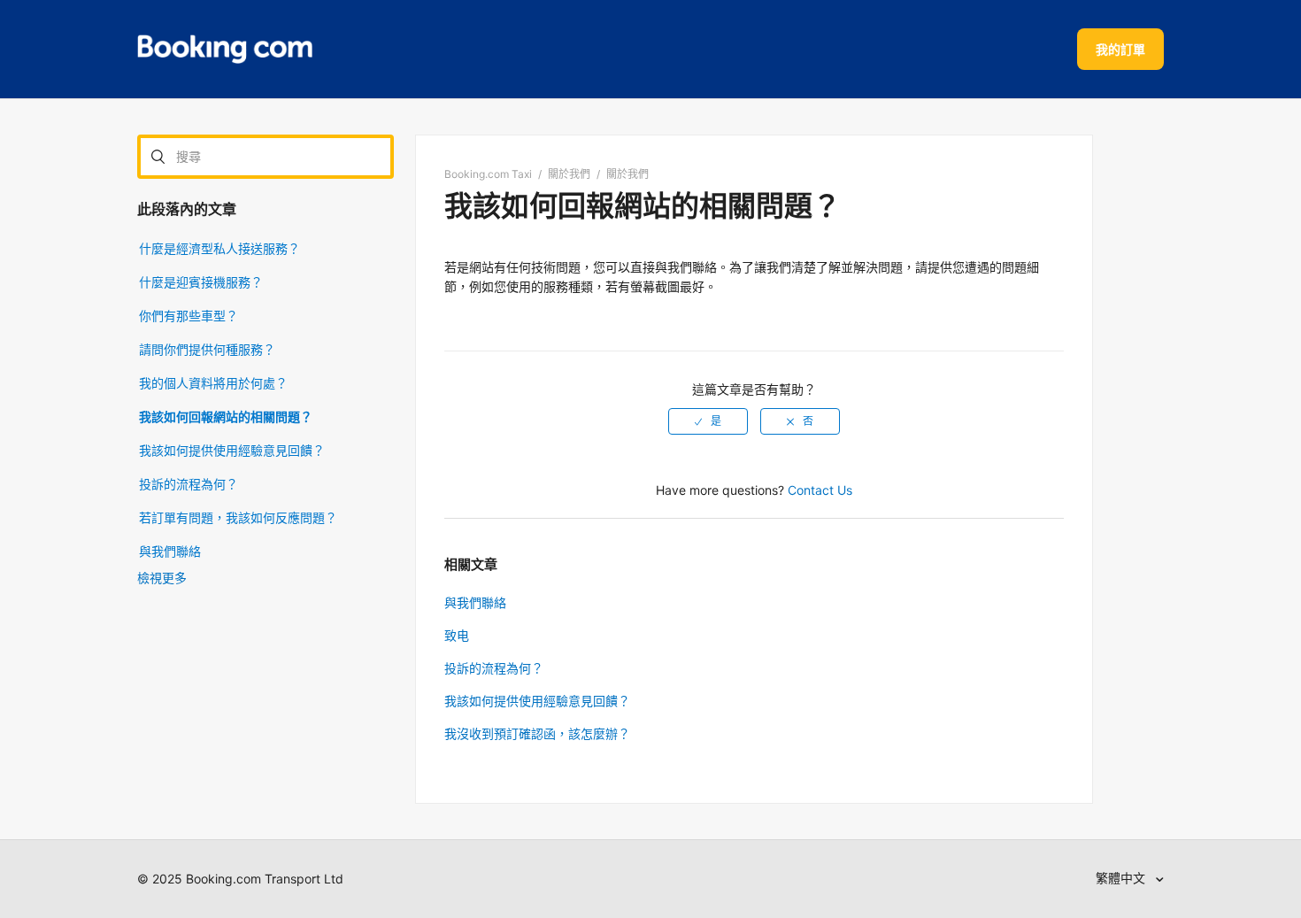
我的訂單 (1120, 49)
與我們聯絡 (170, 551)
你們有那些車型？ (188, 315)
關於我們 (569, 174)
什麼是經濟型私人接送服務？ (219, 248)
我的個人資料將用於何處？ (213, 382)
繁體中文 (1122, 877)
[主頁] (224, 50)
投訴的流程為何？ (188, 483)
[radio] (708, 421)
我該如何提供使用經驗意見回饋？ (232, 450)
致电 (456, 635)
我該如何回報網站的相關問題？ (225, 416)
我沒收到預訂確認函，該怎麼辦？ (537, 733)
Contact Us (820, 490)
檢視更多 (162, 577)
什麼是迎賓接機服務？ (201, 281)
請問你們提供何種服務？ (207, 349)
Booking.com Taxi (488, 174)
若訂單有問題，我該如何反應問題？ (238, 517)
